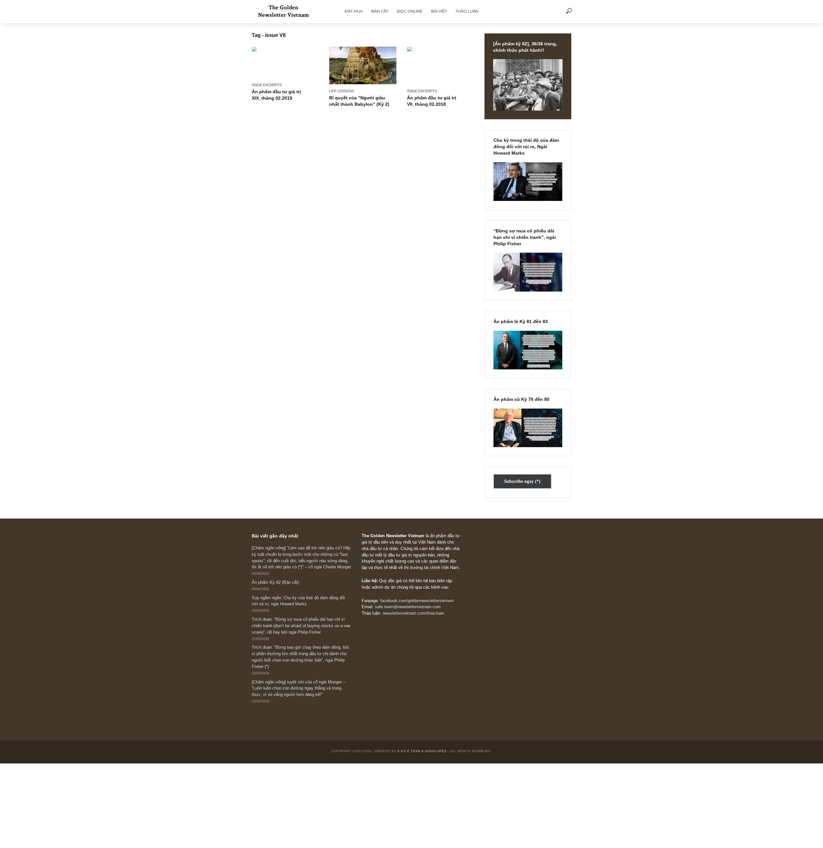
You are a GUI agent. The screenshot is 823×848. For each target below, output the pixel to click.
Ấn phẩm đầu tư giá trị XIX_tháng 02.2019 (276, 95)
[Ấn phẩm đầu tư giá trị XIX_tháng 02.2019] (285, 62)
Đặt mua (354, 11)
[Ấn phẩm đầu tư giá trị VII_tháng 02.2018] (440, 65)
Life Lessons (341, 91)
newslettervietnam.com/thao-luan (413, 613)
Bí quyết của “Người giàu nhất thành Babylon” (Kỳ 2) (359, 101)
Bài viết (439, 11)
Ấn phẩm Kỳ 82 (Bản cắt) (275, 582)
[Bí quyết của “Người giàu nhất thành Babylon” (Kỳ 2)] (362, 65)
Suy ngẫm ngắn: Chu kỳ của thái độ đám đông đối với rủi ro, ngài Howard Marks (298, 601)
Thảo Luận (467, 11)
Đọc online (409, 11)
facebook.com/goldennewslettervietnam (417, 601)
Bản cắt (379, 11)
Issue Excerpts (267, 85)
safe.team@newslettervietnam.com (408, 607)
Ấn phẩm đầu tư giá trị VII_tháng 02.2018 (431, 101)
